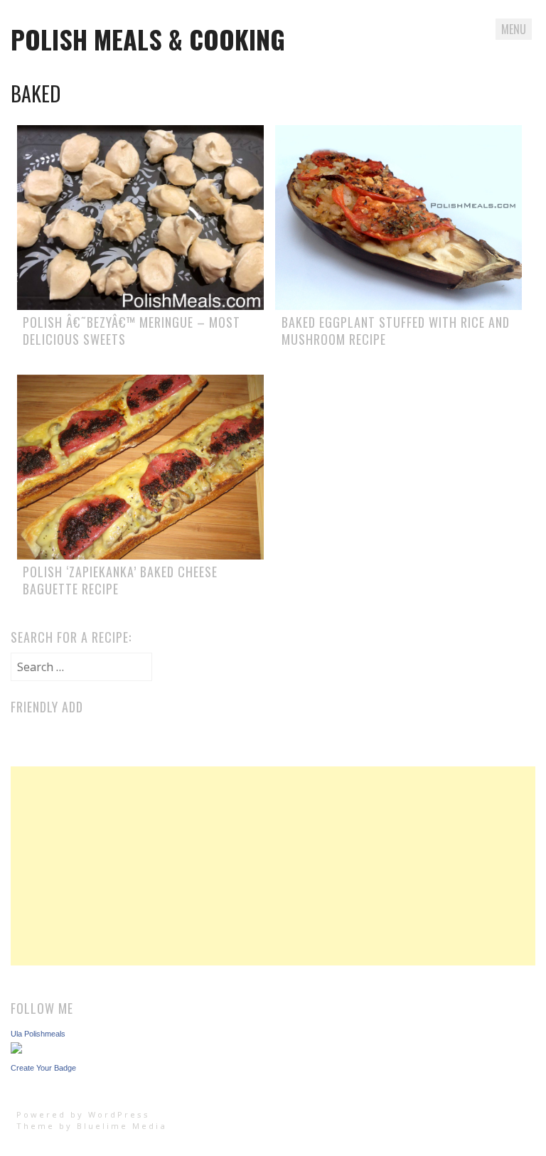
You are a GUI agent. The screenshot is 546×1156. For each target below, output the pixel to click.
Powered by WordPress (83, 1114)
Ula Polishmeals (38, 1033)
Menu (513, 29)
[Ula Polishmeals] (16, 1049)
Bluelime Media (122, 1125)
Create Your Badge (43, 1068)
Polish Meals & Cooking (148, 39)
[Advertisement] (273, 865)
